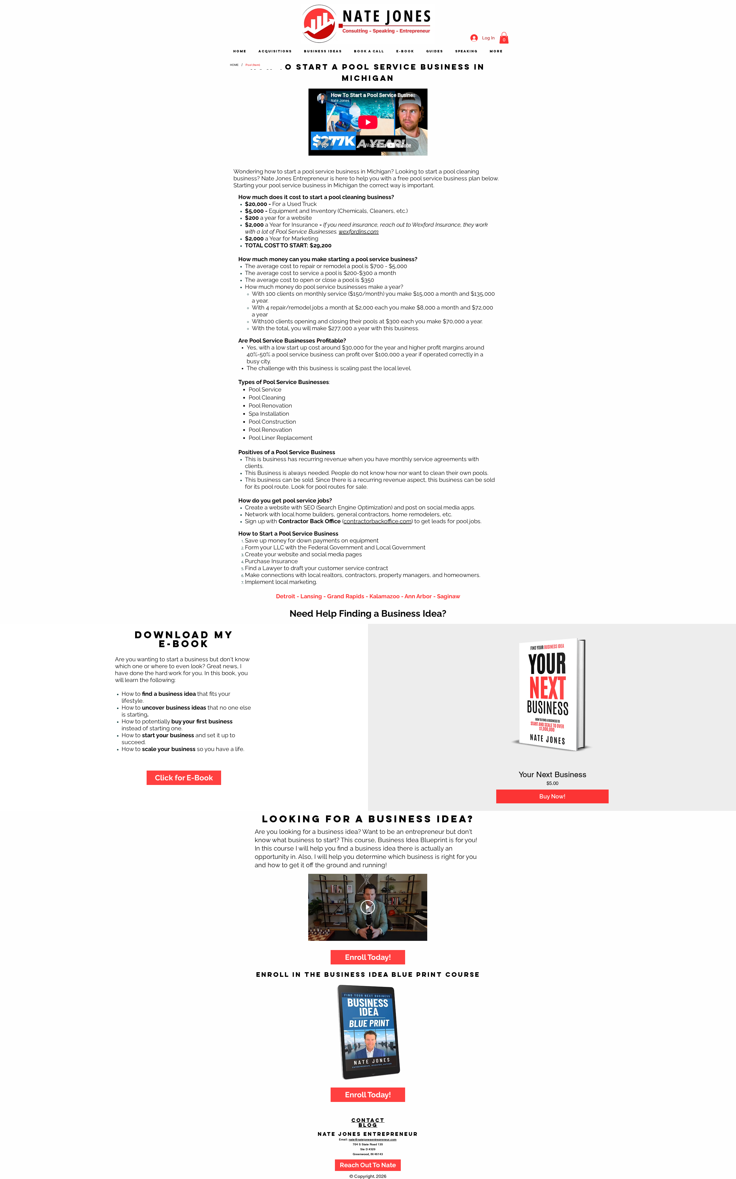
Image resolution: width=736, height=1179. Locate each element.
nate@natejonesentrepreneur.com (372, 1139)
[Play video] (368, 907)
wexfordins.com (359, 231)
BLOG (368, 1125)
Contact (368, 1120)
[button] (504, 38)
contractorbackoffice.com (377, 521)
